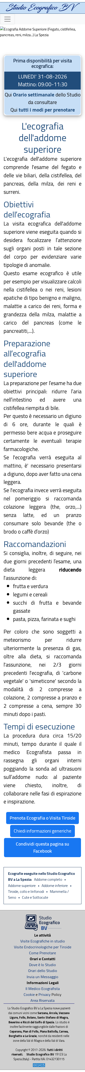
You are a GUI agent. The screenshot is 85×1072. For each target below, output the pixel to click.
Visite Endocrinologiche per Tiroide (42, 946)
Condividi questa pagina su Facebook (42, 847)
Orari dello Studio (42, 970)
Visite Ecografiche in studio (42, 941)
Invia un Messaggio (42, 976)
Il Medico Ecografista (43, 988)
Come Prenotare (42, 952)
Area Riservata (42, 1000)
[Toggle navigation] (7, 19)
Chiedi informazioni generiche (42, 830)
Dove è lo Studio (42, 964)
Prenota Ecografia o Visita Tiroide (42, 817)
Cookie (29, 994)
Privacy (44, 994)
